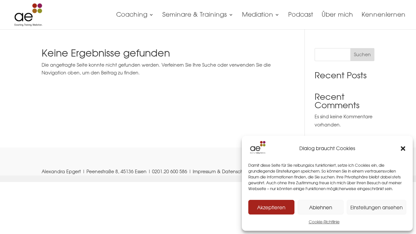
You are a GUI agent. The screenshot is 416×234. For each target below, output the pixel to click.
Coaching (132, 15)
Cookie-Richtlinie (324, 221)
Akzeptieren (271, 207)
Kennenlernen (384, 15)
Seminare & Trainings (194, 15)
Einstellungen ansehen (376, 207)
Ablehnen (320, 207)
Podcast (300, 15)
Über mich (337, 15)
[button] (403, 148)
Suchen (362, 54)
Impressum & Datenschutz (221, 171)
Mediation (257, 15)
